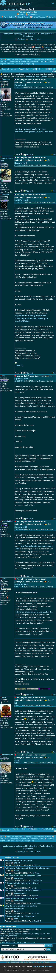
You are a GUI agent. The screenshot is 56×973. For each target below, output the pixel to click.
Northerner (4, 936)
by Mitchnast (36, 903)
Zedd (16, 918)
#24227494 (18, 381)
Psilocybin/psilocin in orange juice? (21, 898)
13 (52, 71)
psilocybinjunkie (15, 933)
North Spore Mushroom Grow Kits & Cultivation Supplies (22, 61)
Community (13, 9)
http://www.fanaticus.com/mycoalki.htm (34, 612)
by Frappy (36, 873)
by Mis (34, 888)
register (47, 47)
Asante (24, 933)
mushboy (35, 933)
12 (49, 71)
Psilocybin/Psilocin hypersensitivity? (22, 883)
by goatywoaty (37, 880)
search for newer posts (36, 77)
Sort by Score (21, 942)
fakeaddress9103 (20, 893)
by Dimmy (35, 913)
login (37, 47)
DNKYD (17, 863)
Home (3, 9)
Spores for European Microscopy (38, 59)
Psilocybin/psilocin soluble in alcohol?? (24, 891)
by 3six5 (35, 896)
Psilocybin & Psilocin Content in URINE (23, 876)
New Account (33, 14)
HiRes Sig (19, 365)
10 (51, 69)
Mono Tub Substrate (14, 59)
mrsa (16, 760)
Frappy (16, 870)
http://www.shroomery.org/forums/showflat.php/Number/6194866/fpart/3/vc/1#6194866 (31, 318)
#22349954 (18, 202)
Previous (21, 39)
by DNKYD (36, 865)
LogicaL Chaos (45, 933)
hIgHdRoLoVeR (21, 200)
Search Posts (23, 17)
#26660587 (18, 705)
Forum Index (9, 17)
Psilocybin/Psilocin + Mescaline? (20, 916)
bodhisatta (13, 936)
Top (54, 154)
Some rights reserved (43, 966)
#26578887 (18, 529)
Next (38, 39)
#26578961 (18, 587)
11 (54, 69)
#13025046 (18, 87)
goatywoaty (18, 878)
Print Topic (31, 942)
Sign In (21, 14)
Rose (29, 933)
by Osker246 (36, 921)
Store (51, 17)
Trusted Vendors (38, 17)
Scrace (16, 911)
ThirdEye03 (18, 901)
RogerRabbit (20, 163)
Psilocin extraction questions (18, 860)
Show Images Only (8, 942)
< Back (26, 69)
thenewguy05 (20, 527)
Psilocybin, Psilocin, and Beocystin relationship (27, 868)
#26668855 (18, 763)
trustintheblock (21, 584)
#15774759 (18, 165)
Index (31, 39)
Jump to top (6, 830)
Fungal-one (19, 85)
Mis (15, 885)
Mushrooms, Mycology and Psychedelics (20, 34)
